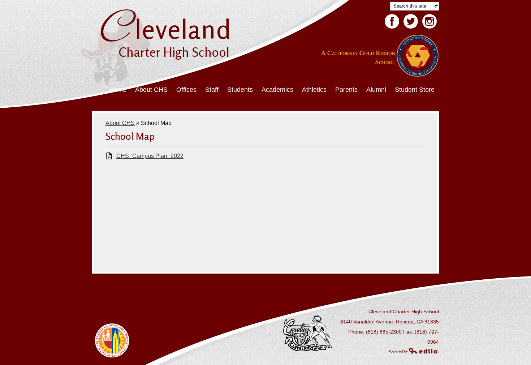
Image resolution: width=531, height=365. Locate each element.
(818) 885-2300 (384, 332)
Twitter (410, 21)
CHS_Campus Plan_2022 (150, 156)
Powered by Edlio (413, 350)
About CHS (120, 123)
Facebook (392, 21)
